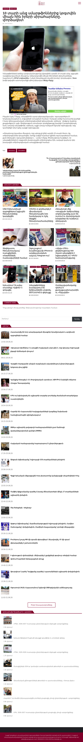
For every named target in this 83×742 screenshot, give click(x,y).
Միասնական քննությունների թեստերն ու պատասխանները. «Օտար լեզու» (44, 680)
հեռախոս (12, 150)
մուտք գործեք (19, 308)
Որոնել (77, 319)
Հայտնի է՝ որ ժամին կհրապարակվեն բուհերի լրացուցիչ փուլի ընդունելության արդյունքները (42, 698)
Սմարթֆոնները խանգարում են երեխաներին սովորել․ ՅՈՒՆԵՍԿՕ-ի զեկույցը (40, 289)
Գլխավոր (6, 8)
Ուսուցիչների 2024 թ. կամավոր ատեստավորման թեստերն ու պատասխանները (46, 666)
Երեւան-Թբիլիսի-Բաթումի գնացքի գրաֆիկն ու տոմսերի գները (39, 638)
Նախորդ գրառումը (8, 175)
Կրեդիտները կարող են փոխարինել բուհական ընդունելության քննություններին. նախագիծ (20, 172)
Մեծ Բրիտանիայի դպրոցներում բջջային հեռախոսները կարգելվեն (14, 212)
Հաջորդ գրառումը (74, 163)
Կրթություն (44, 266)
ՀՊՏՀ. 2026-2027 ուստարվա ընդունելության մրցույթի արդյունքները (41, 624)
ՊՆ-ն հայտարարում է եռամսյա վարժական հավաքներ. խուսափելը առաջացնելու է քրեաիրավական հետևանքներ (63, 160)
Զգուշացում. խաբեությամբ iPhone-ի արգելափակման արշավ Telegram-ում (41, 252)
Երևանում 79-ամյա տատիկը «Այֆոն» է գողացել (12, 287)
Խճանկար (13, 8)
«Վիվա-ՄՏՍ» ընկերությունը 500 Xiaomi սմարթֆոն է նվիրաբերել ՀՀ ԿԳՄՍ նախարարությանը (66, 253)
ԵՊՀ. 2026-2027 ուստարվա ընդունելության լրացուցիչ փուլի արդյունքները (43, 712)
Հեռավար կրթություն (63, 232)
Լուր (12, 190)
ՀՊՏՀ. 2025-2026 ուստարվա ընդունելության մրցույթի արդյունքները (41, 652)
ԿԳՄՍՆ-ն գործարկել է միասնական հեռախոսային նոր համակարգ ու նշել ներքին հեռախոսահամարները (41, 215)
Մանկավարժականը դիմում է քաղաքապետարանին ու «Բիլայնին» (67, 289)
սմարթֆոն (21, 150)
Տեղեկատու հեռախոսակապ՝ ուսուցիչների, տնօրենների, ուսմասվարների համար (15, 253)
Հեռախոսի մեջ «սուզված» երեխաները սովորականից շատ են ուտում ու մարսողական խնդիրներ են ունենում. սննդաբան (67, 215)
